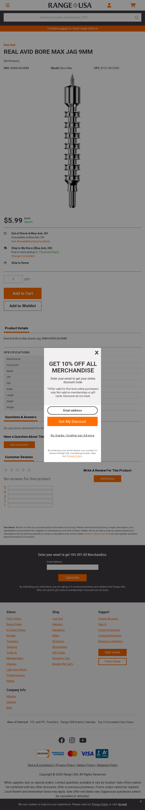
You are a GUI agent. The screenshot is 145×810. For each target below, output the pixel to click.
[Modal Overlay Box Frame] (72, 405)
